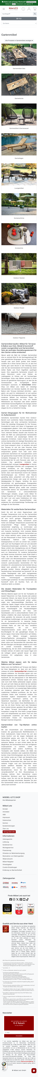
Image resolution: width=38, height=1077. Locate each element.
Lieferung (6, 842)
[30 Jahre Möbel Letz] (6, 929)
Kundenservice (7, 845)
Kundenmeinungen (9, 826)
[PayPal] (24, 883)
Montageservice (8, 847)
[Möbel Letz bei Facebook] (10, 899)
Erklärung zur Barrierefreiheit (12, 870)
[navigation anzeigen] (3, 9)
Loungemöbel (24, 464)
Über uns (6, 829)
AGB (4, 814)
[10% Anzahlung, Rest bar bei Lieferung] (15, 883)
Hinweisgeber (7, 864)
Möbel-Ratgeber (8, 862)
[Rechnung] (24, 887)
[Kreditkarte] (15, 887)
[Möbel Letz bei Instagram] (14, 899)
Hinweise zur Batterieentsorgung (13, 853)
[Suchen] (35, 13)
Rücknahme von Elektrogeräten (13, 856)
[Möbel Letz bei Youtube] (24, 899)
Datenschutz (7, 820)
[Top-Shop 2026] (19, 909)
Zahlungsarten (7, 839)
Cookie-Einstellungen (10, 867)
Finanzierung (7, 850)
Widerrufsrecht (8, 859)
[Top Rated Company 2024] (7, 909)
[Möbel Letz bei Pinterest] (21, 899)
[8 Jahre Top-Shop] (30, 909)
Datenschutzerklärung (27, 1061)
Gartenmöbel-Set (21, 671)
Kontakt (5, 809)
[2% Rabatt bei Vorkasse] (7, 883)
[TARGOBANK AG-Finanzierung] (7, 887)
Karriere (5, 823)
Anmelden (6, 812)
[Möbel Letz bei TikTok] (27, 899)
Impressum (6, 817)
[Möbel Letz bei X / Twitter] (17, 899)
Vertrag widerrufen (9, 832)
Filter (20, 18)
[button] (23, 9)
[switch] (3, 1069)
